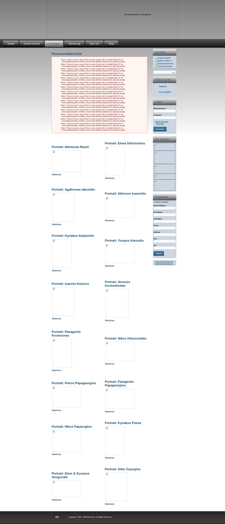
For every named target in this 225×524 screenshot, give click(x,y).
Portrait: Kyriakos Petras (123, 423)
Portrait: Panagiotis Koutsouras (66, 333)
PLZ (155, 239)
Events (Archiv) (32, 43)
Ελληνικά (169, 64)
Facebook (163, 86)
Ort (155, 245)
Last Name (158, 219)
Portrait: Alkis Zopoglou (123, 469)
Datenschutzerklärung (164, 264)
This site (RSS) (165, 92)
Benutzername (160, 108)
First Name (158, 212)
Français (168, 66)
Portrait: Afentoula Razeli (70, 147)
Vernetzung (74, 43)
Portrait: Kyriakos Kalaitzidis (73, 235)
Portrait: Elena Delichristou (125, 143)
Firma (156, 226)
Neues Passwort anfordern (161, 123)
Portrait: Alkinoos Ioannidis (125, 193)
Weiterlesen (56, 174)
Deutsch (167, 61)
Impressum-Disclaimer (164, 262)
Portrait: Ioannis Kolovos (70, 283)
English (167, 58)
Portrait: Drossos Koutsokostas (117, 283)
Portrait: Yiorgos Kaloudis (124, 240)
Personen (54, 43)
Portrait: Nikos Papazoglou (72, 426)
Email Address (160, 206)
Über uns (94, 43)
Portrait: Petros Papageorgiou (74, 383)
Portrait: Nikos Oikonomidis (125, 338)
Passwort (158, 115)
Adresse (157, 232)
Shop (111, 43)
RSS (57, 517)
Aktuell (10, 43)
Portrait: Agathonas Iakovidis (73, 189)
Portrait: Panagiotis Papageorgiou (119, 383)
